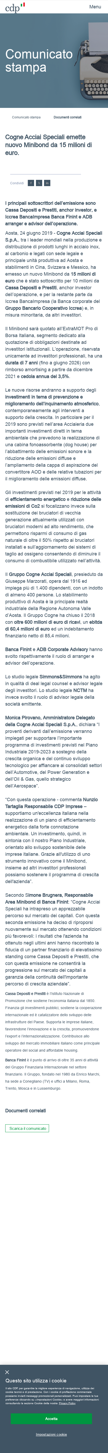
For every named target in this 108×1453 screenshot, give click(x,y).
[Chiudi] (7, 1372)
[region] (54, 1409)
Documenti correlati (68, 117)
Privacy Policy (67, 1403)
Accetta (51, 1419)
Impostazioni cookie (51, 1434)
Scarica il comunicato (27, 1128)
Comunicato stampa (26, 117)
